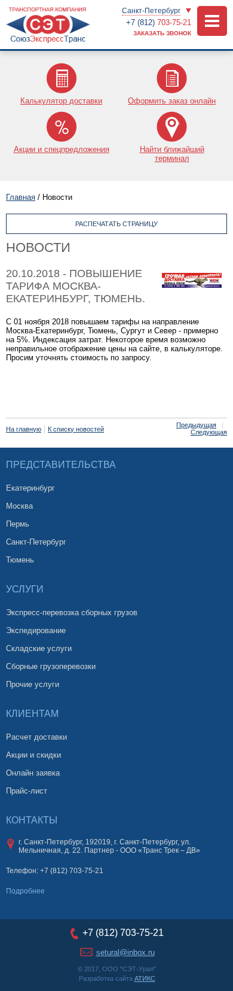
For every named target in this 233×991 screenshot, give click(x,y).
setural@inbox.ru (125, 952)
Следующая (209, 432)
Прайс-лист (26, 790)
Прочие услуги (32, 684)
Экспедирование (36, 630)
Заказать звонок (162, 33)
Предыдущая (196, 424)
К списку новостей (76, 429)
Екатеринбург (30, 488)
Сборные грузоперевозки (51, 666)
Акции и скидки (33, 754)
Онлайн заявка (33, 772)
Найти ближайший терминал (172, 154)
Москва (19, 505)
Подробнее (25, 891)
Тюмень (20, 559)
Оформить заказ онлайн (172, 100)
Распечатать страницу (116, 223)
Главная (20, 197)
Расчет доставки (36, 736)
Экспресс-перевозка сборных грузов (71, 612)
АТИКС (144, 978)
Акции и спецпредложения (61, 149)
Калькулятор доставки (61, 100)
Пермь (17, 523)
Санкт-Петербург (151, 11)
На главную (23, 429)
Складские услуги (39, 648)
